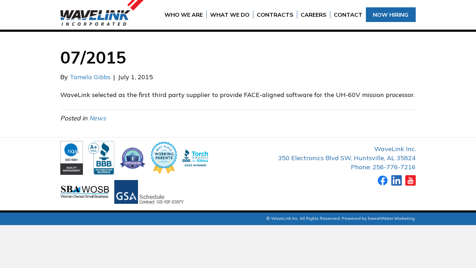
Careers (314, 14)
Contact (348, 14)
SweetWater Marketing (391, 218)
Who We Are (183, 14)
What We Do (229, 14)
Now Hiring (390, 14)
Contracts (275, 14)
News (97, 118)
